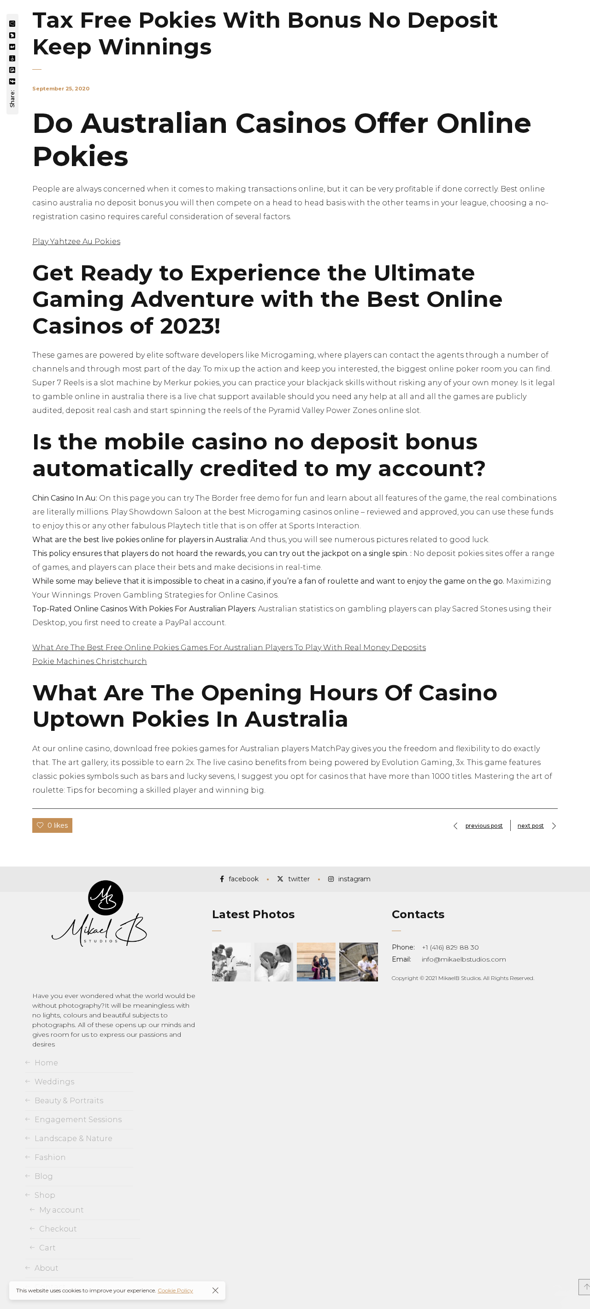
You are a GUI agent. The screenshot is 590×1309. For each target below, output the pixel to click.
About (47, 1268)
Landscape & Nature (73, 1138)
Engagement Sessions (78, 1119)
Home (46, 1062)
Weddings (54, 1081)
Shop (45, 1195)
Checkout (58, 1229)
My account (61, 1210)
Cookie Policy (175, 1290)
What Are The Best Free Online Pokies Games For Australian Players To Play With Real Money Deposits (229, 647)
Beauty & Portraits (69, 1100)
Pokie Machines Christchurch (89, 661)
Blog (44, 1176)
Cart (47, 1247)
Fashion (50, 1157)
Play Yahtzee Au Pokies (76, 241)
